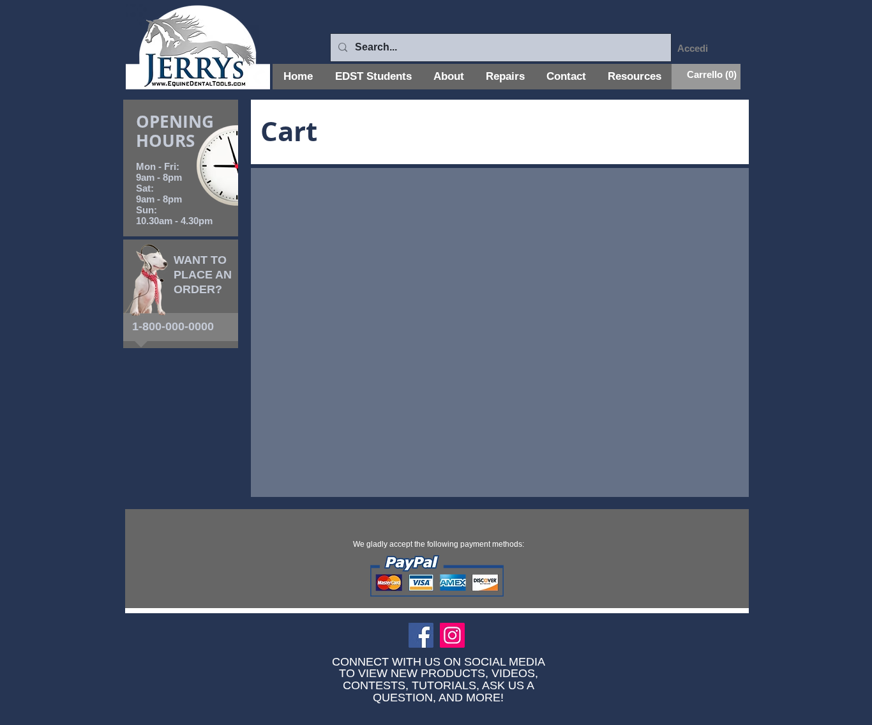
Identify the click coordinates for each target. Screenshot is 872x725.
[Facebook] (421, 635)
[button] (706, 75)
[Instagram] (452, 635)
